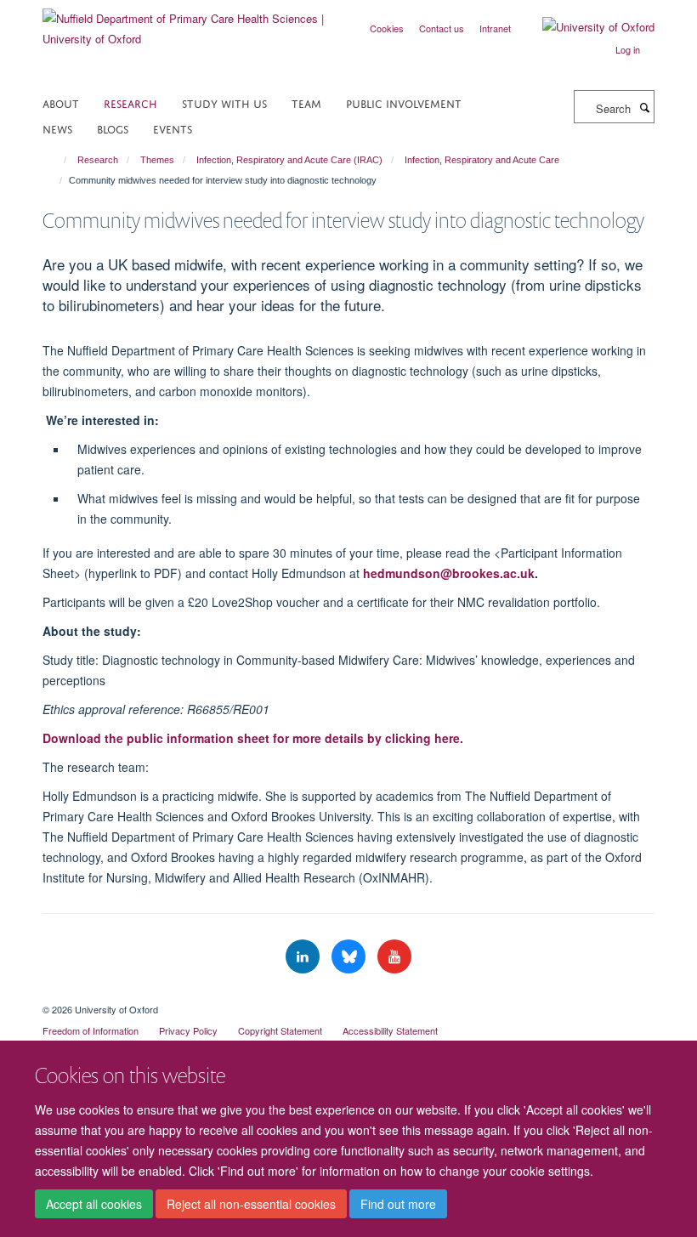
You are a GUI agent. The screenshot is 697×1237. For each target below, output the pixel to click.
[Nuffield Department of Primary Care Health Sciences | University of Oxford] (189, 22)
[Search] (644, 107)
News (57, 128)
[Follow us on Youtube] (394, 957)
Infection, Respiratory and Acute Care (482, 160)
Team (306, 102)
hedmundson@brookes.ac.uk (449, 573)
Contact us (441, 28)
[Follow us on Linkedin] (304, 957)
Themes (157, 160)
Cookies (387, 28)
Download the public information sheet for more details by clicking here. (252, 737)
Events (172, 128)
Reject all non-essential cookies (251, 1203)
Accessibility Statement (390, 1030)
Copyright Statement (280, 1030)
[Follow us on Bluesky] (350, 957)
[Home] (57, 159)
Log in (627, 49)
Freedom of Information (90, 1030)
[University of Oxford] (585, 27)
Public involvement (404, 102)
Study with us (224, 102)
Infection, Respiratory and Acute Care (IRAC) (289, 160)
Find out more (398, 1203)
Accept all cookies (94, 1203)
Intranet (495, 28)
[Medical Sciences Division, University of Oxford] (348, 994)
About (60, 102)
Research (130, 102)
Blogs (112, 128)
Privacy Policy (188, 1030)
